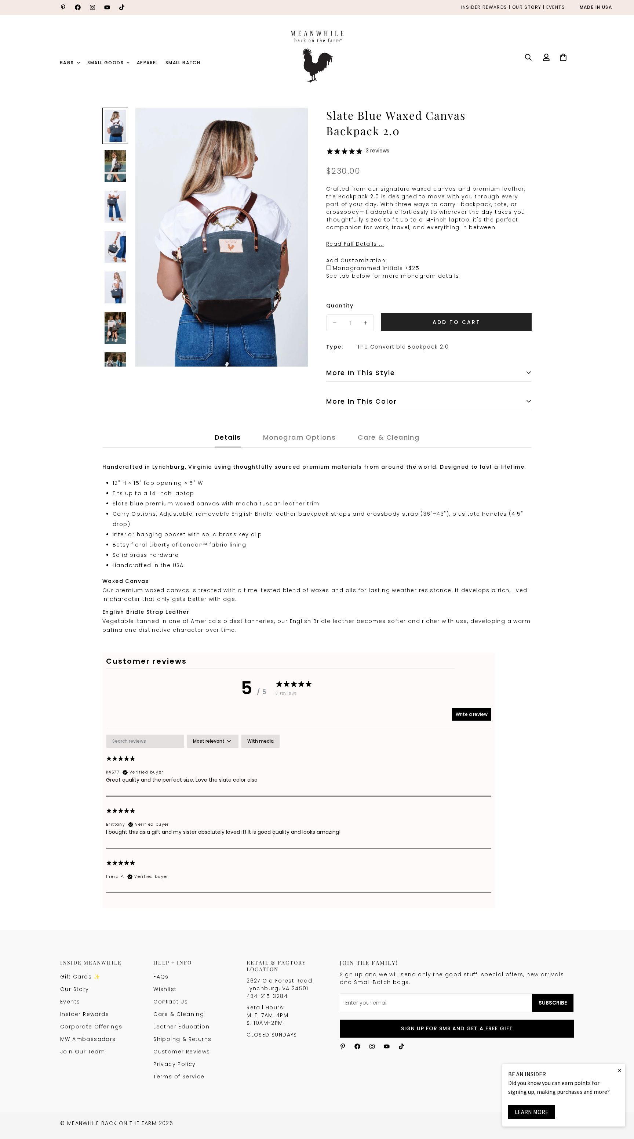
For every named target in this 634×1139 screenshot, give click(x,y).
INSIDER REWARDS (484, 8)
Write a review (472, 714)
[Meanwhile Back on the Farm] (317, 57)
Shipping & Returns (182, 1039)
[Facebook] (78, 7)
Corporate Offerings (91, 1026)
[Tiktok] (122, 7)
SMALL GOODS (105, 63)
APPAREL (147, 63)
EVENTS (555, 8)
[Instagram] (92, 7)
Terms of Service (178, 1076)
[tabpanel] (298, 813)
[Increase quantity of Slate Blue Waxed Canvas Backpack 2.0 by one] (365, 323)
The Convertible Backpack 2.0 (403, 346)
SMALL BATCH (182, 63)
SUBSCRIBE (553, 1002)
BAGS (67, 63)
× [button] (620, 1070)
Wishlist (164, 989)
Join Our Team (82, 1051)
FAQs (161, 976)
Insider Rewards (84, 1014)
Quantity (339, 305)
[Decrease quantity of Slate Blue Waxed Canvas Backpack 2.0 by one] (335, 323)
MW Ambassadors (88, 1039)
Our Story (74, 989)
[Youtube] (107, 7)
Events (70, 1001)
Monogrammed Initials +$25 (376, 268)
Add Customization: (356, 260)
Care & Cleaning (178, 1014)
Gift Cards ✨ (80, 976)
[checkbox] (260, 741)
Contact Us (170, 1001)
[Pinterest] (63, 7)
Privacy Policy (174, 1064)
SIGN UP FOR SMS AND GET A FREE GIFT (457, 1028)
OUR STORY (527, 8)
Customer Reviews (181, 1051)
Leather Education (181, 1026)
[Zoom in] (292, 123)
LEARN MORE (532, 1111)
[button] (563, 57)
